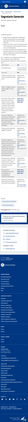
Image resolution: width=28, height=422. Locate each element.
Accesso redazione (17, 408)
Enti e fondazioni (5, 281)
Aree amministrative (6, 277)
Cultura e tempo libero (6, 307)
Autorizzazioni (4, 303)
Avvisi (2, 329)
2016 (18, 98)
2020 (18, 102)
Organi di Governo (5, 283)
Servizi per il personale (6, 408)
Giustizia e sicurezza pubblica (8, 312)
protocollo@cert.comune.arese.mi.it (10, 360)
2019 (22, 100)
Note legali (3, 386)
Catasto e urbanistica (6, 305)
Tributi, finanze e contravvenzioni (9, 321)
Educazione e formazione (7, 310)
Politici (2, 288)
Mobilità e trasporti (5, 317)
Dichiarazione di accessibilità (8, 391)
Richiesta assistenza (6, 368)
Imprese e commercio (6, 314)
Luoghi (2, 341)
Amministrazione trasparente (8, 380)
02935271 (3, 356)
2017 (22, 98)
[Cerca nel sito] (24, 6)
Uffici (2, 290)
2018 (18, 100)
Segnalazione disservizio (7, 375)
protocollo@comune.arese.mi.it (8, 358)
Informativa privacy (5, 389)
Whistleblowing (12, 407)
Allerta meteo (4, 370)
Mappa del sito (4, 407)
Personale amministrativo (7, 286)
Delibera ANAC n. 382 (21, 81)
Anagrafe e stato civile (6, 300)
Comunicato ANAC (21, 185)
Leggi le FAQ (4, 364)
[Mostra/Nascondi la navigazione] (2, 6)
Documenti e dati (5, 279)
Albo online (3, 377)
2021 (22, 102)
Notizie (2, 331)
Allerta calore (4, 373)
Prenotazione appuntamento (8, 366)
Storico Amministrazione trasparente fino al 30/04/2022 (11, 383)
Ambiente (3, 298)
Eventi (2, 339)
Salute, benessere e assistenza (8, 319)
